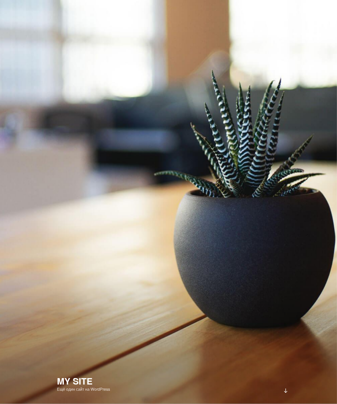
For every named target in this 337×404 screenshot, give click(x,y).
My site (75, 380)
